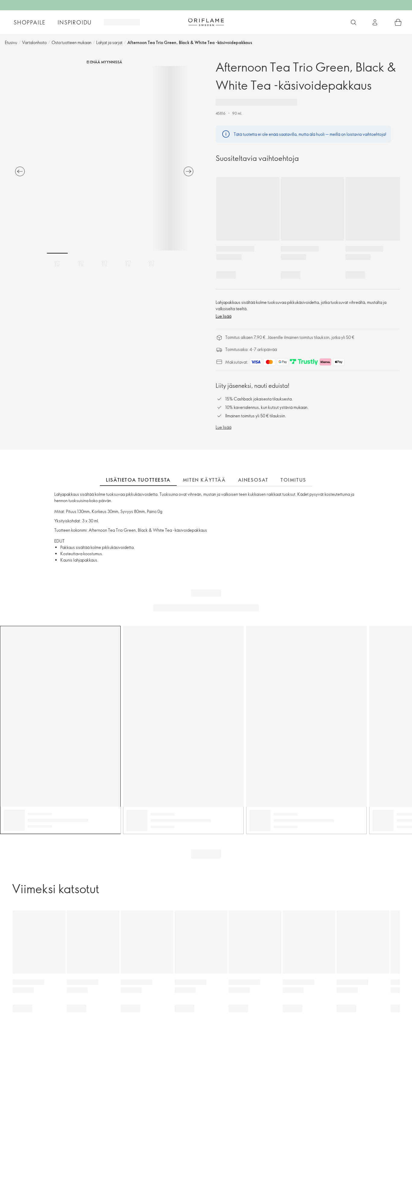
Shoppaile (30, 22)
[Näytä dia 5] (151, 263)
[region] (104, 158)
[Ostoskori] (398, 22)
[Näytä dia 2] (80, 263)
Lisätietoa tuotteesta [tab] (138, 479)
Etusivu (11, 42)
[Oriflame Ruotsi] (206, 22)
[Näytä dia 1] (57, 263)
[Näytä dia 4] (127, 263)
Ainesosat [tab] (253, 479)
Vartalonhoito (34, 42)
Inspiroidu (75, 22)
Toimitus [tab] (293, 479)
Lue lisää (223, 316)
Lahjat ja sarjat (109, 42)
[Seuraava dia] (188, 171)
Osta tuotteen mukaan (71, 42)
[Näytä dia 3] (104, 263)
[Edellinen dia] (20, 171)
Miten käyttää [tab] (204, 479)
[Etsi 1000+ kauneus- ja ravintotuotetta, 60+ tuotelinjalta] (353, 22)
